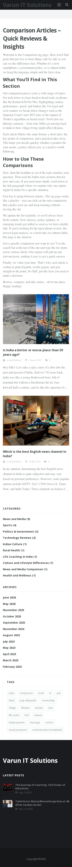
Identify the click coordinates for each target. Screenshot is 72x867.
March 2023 (10, 660)
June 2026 (9, 597)
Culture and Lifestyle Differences (28, 563)
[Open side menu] (59, 5)
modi (41, 693)
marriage (35, 722)
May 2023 (9, 648)
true (50, 707)
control (49, 722)
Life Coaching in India (20, 556)
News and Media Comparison (25, 569)
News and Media (16, 519)
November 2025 (13, 610)
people (39, 707)
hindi (11, 700)
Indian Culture (15, 544)
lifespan (25, 707)
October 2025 (12, 616)
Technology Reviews (19, 538)
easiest (38, 715)
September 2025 (14, 622)
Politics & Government (20, 531)
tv (50, 693)
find (27, 715)
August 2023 (11, 635)
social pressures (18, 729)
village (12, 707)
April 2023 (9, 654)
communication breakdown (47, 729)
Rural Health (13, 550)
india (11, 693)
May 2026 (9, 604)
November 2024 (13, 629)
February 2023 (12, 666)
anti (59, 693)
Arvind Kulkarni (14, 359)
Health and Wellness (19, 575)
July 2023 (9, 641)
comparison (26, 693)
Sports (9, 525)
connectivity (48, 700)
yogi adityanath (28, 700)
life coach (14, 715)
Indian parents (17, 722)
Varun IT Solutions (27, 5)
